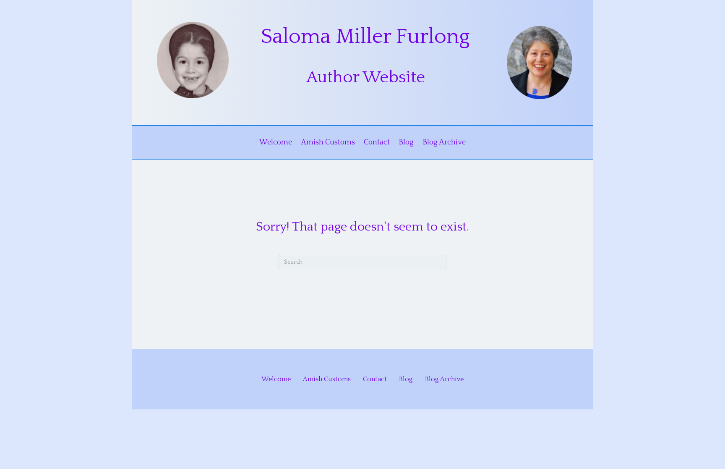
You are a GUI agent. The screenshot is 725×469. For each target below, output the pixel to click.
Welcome (275, 142)
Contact (377, 142)
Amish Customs (328, 142)
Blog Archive (444, 142)
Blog (406, 142)
